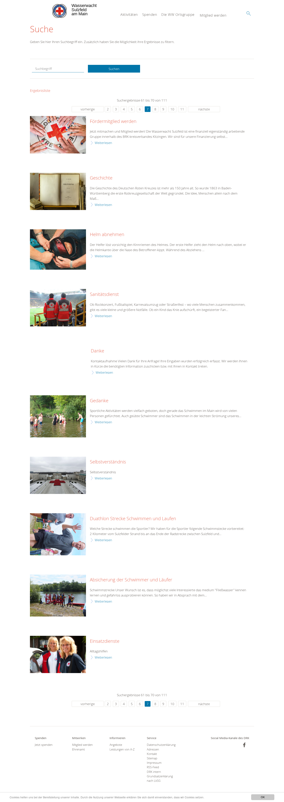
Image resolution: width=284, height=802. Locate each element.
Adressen (153, 749)
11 (182, 109)
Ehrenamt (78, 749)
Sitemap (152, 758)
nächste (204, 109)
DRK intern (154, 772)
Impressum (154, 763)
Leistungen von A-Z (122, 749)
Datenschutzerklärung (160, 745)
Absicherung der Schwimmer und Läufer (131, 580)
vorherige (88, 109)
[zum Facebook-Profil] (244, 745)
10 (172, 109)
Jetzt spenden (44, 745)
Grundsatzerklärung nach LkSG (160, 778)
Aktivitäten (129, 14)
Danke (97, 351)
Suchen (114, 69)
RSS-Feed (153, 767)
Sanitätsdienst (104, 294)
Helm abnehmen (107, 234)
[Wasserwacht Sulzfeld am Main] (50, 9)
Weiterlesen (103, 143)
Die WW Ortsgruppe (178, 14)
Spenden (149, 14)
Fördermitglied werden (113, 121)
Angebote (116, 745)
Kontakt (152, 754)
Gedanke (99, 401)
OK (263, 797)
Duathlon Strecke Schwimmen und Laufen (133, 519)
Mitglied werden (213, 15)
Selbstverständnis (108, 462)
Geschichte (101, 178)
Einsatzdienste (104, 641)
